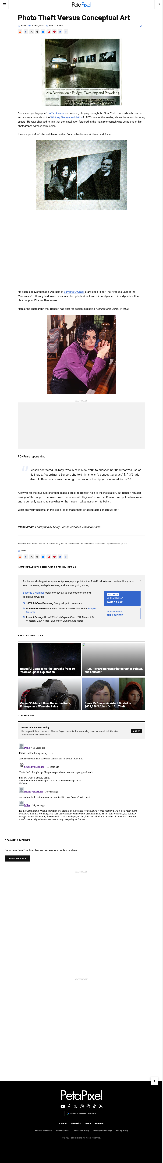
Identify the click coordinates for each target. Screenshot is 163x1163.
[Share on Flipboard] (47, 31)
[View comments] (141, 26)
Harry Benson (54, 113)
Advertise (75, 1123)
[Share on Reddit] (19, 31)
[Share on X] (30, 31)
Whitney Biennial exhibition (65, 117)
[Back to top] (152, 1081)
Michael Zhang (55, 26)
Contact (62, 1123)
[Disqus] (80, 782)
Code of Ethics (61, 1130)
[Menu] (4, 4)
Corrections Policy (80, 1130)
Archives (98, 1123)
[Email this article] (59, 31)
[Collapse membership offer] (139, 580)
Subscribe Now (17, 858)
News (22, 26)
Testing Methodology (101, 1130)
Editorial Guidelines (42, 1130)
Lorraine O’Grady (73, 292)
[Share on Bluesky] (42, 31)
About (87, 1123)
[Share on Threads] (36, 31)
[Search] (156, 4)
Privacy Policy (121, 1130)
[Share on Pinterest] (53, 31)
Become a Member (32, 592)
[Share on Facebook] (24, 31)
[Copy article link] (65, 31)
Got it (135, 731)
